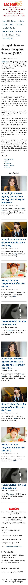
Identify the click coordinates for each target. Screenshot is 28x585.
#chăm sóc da (8, 159)
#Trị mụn (7, 167)
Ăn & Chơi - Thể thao (9, 28)
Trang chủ (6, 21)
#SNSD (6, 161)
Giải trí (11, 24)
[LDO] (14, 184)
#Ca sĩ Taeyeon (9, 165)
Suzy (15, 254)
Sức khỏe (18, 31)
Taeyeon (4, 62)
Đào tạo (13, 21)
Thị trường (19, 24)
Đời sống (21, 21)
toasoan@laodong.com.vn (14, 546)
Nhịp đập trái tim (8, 31)
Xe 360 (5, 35)
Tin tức (5, 24)
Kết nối (11, 35)
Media (18, 35)
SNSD (15, 297)
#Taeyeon (7, 163)
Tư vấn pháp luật (8, 38)
